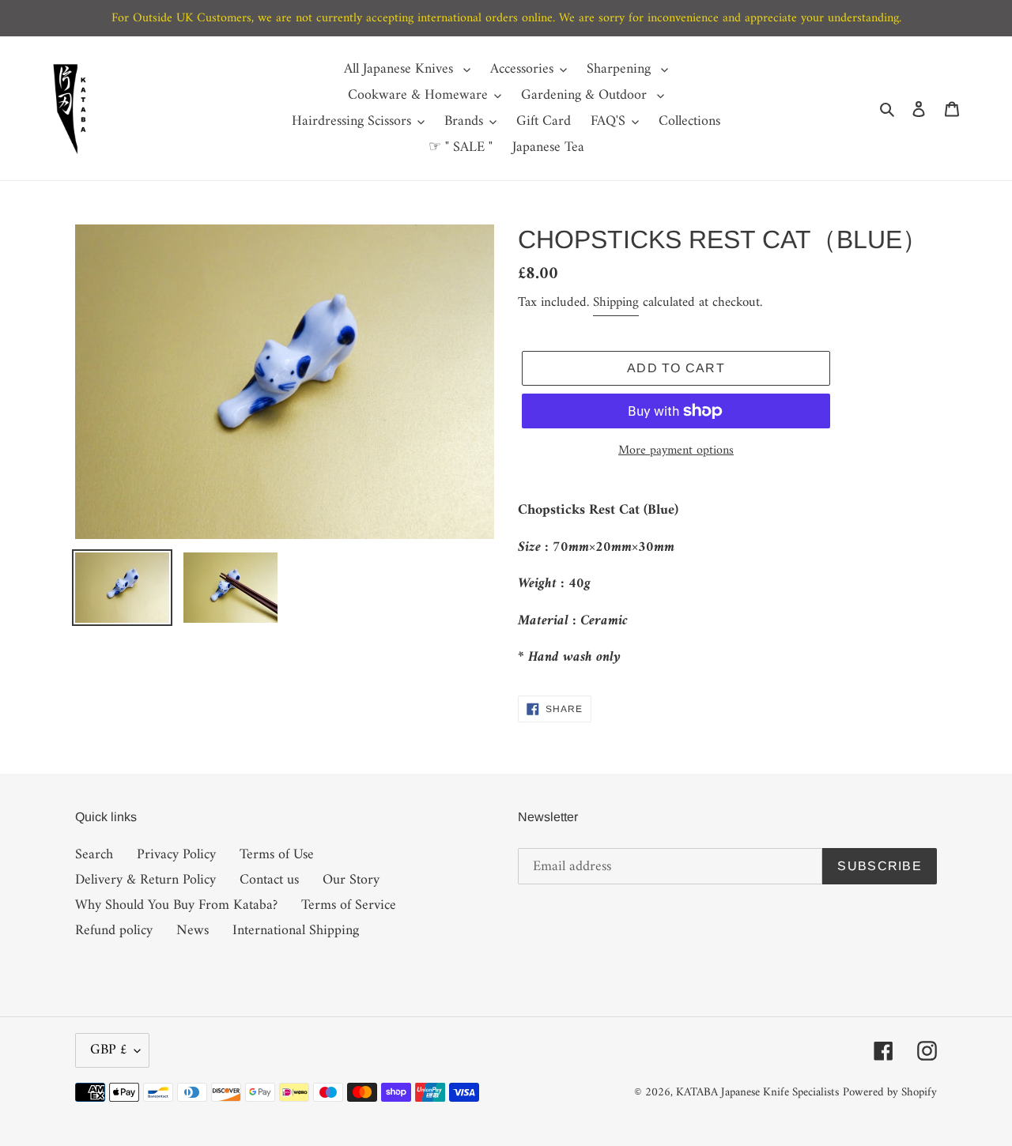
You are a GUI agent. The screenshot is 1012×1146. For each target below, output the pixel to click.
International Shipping (295, 930)
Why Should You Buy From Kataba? (176, 905)
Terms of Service (348, 905)
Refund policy (114, 930)
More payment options (676, 450)
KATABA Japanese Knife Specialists (757, 1092)
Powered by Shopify (890, 1092)
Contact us (269, 880)
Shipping (616, 303)
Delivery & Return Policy (145, 880)
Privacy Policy (176, 855)
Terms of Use (277, 855)
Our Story (351, 880)
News (192, 930)
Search (94, 855)
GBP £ (108, 1050)
